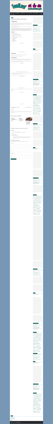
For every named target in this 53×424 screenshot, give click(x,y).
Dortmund (34, 337)
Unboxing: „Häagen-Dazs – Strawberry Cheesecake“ (15, 107)
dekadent (40, 98)
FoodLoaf (15, 20)
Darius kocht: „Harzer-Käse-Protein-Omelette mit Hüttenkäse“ (21, 119)
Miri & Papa (12, 130)
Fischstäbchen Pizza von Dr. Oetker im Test (37, 31)
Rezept (38, 108)
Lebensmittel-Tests (36, 105)
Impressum (14, 14)
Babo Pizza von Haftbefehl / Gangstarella (37, 30)
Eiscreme (37, 99)
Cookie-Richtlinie (12, 417)
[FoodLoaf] (11, 14)
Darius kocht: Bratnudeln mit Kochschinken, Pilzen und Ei (14, 119)
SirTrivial (34, 111)
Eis (35, 99)
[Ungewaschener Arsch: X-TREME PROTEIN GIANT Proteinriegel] (29, 117)
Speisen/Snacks (37, 112)
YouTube (38, 214)
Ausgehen (34, 96)
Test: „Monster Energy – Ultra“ (28, 107)
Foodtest (34, 103)
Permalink (19, 135)
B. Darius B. (37, 96)
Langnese (37, 104)
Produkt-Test (39, 107)
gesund (36, 103)
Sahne (37, 210)
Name (11, 150)
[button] (14, 13)
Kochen (33, 104)
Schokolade (39, 210)
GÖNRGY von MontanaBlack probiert (36, 126)
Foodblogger (36, 102)
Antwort (13, 133)
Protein (34, 108)
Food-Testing (41, 201)
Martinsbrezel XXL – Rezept (37, 179)
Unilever (36, 351)
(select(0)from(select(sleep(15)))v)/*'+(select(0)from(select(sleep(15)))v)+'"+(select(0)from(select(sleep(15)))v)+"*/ (36, 84)
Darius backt (37, 97)
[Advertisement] (37, 20)
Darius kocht (38, 98)
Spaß (35, 111)
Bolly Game (34, 180)
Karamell (40, 103)
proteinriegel (36, 108)
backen (39, 96)
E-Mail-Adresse (12, 153)
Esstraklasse (37, 201)
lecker (34, 107)
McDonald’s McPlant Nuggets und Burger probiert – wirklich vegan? (21, 1)
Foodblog (34, 102)
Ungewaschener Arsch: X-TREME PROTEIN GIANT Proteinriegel (28, 122)
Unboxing (34, 113)
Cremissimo (35, 97)
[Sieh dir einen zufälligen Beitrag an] (41, 14)
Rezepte (34, 109)
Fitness (39, 101)
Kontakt (11, 420)
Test (39, 112)
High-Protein (38, 103)
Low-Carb (36, 107)
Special (36, 111)
